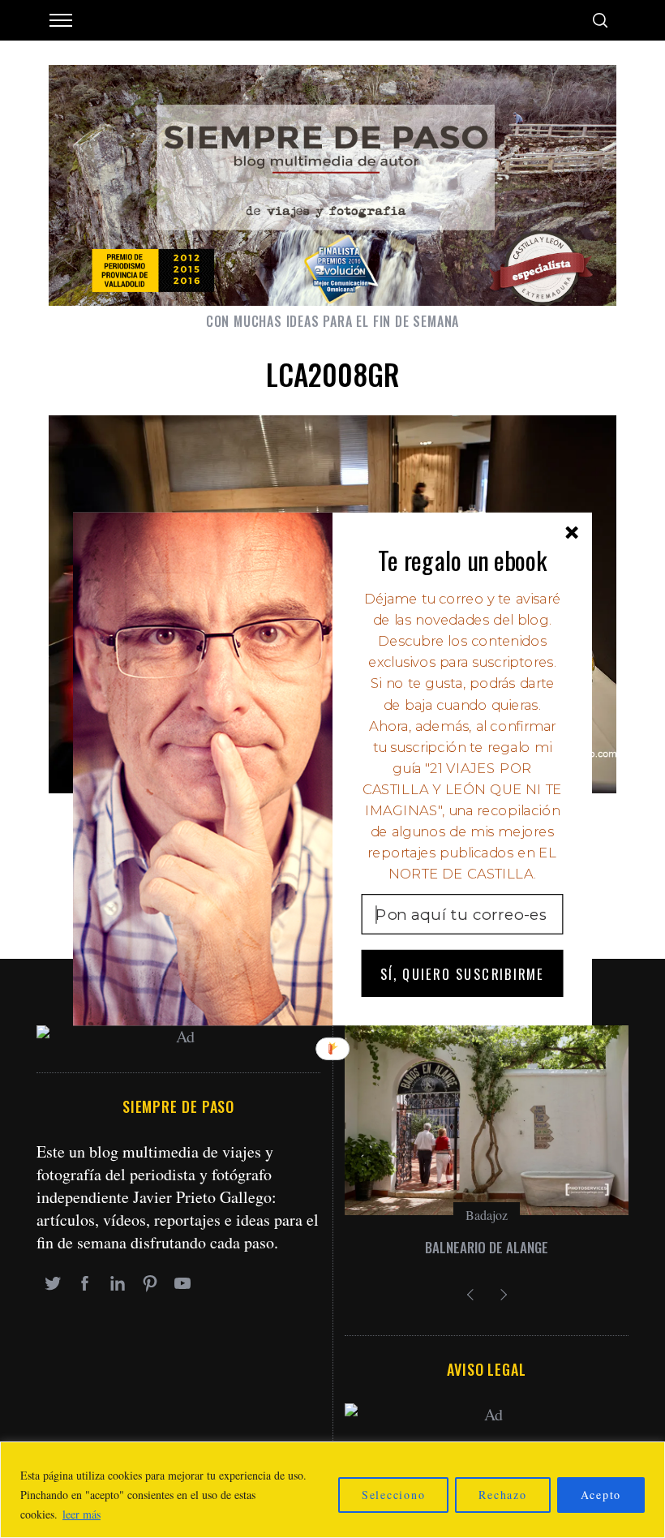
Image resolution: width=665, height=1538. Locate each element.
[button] (463, 559)
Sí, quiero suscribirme (462, 973)
